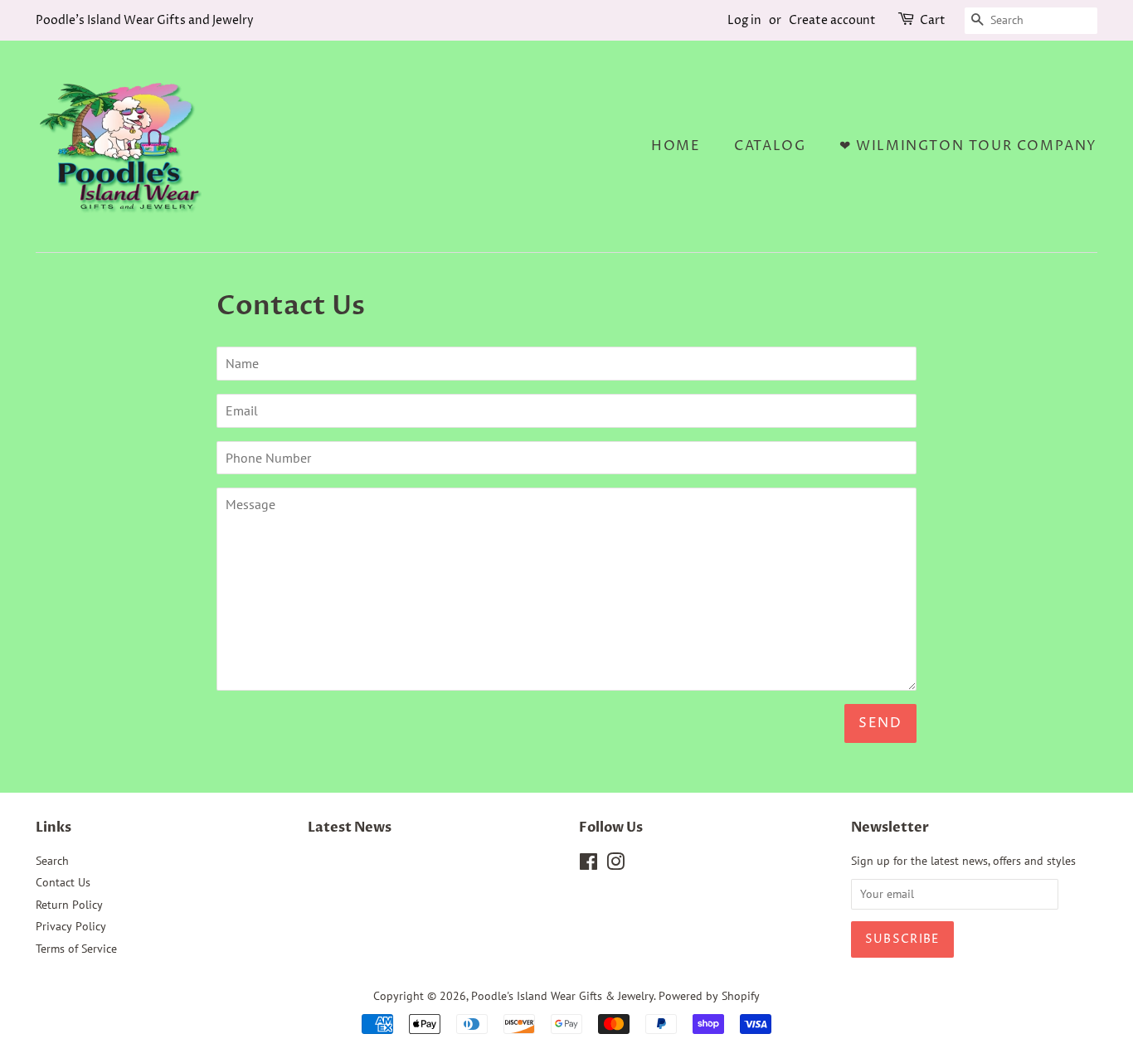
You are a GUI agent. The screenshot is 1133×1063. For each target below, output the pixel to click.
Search (52, 860)
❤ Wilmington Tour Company (968, 146)
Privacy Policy (71, 926)
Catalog (769, 146)
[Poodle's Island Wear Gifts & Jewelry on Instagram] (615, 864)
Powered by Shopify (709, 995)
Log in (744, 20)
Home (675, 146)
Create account (832, 20)
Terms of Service (76, 948)
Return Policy (69, 904)
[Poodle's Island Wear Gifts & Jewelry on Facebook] (588, 864)
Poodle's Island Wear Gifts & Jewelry (562, 995)
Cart (933, 20)
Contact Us (63, 882)
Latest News (349, 827)
